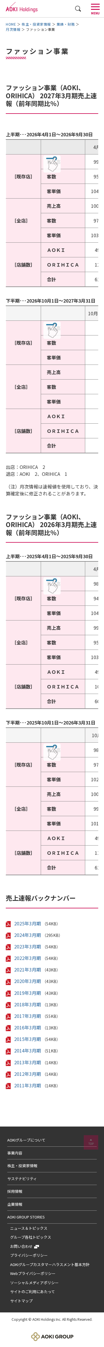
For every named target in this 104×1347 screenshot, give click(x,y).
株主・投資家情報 (36, 24)
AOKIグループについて (26, 1140)
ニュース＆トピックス (28, 1228)
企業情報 (14, 1204)
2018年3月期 (27, 1004)
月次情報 (13, 29)
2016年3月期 (27, 1027)
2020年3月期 (27, 981)
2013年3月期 (27, 1062)
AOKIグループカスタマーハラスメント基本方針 (50, 1264)
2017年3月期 (27, 1015)
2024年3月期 (27, 934)
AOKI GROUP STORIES (26, 1217)
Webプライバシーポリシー (32, 1273)
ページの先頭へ (91, 1142)
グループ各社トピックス (30, 1237)
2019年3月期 (27, 992)
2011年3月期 (27, 1085)
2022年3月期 (27, 957)
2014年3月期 (27, 1050)
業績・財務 (66, 24)
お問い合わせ (21, 1246)
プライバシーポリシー (29, 1255)
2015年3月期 (27, 1038)
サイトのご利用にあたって (32, 1291)
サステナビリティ (22, 1178)
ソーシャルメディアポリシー (34, 1282)
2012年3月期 (27, 1073)
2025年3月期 (27, 923)
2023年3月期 (27, 946)
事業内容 (14, 1153)
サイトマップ (21, 1300)
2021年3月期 (27, 969)
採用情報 (14, 1191)
